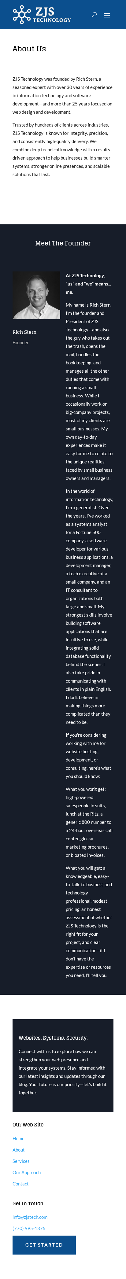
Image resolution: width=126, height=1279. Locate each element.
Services (21, 1161)
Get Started (44, 1245)
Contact (21, 1183)
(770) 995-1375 (29, 1228)
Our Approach (27, 1172)
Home (18, 1138)
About (19, 1149)
